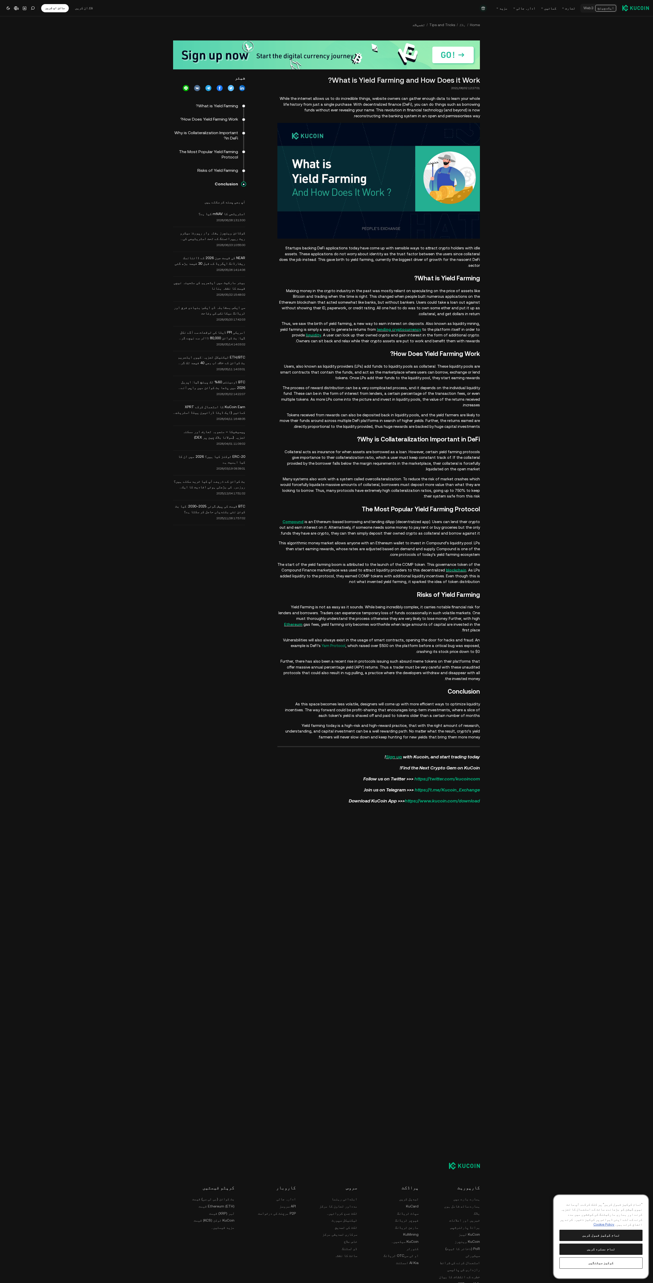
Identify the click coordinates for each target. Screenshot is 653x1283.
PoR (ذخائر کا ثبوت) (462, 1249)
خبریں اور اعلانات (464, 1220)
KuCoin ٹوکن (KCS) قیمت (214, 1220)
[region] (601, 1236)
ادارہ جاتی (286, 1199)
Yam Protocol (333, 645)
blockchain (456, 570)
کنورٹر (412, 1249)
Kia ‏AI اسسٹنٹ (407, 1263)
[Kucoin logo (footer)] (461, 1165)
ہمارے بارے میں (466, 1199)
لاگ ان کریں (84, 8)
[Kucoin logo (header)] (635, 8)
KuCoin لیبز (469, 1234)
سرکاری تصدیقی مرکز (339, 1234)
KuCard (412, 1206)
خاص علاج (350, 1241)
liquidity (313, 335)
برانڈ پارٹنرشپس (465, 1227)
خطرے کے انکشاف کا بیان (459, 1277)
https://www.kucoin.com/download (442, 800)
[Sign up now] (326, 54)
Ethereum (293, 624)
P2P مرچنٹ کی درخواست (277, 1213)
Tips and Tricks (442, 25)
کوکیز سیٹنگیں (601, 1263)
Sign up (394, 756)
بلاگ (462, 25)
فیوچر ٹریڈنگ (407, 1220)
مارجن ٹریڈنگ (407, 1227)
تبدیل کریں (409, 1199)
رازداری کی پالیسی (463, 1270)
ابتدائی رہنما (344, 1199)
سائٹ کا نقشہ (346, 1256)
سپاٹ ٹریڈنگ (408, 1213)
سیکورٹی (473, 1256)
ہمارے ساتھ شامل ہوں (462, 1206)
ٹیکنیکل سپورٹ (344, 1220)
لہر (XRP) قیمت (221, 1213)
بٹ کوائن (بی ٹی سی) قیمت (213, 1199)
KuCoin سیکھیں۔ (405, 1241)
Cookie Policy (603, 1224)
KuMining (411, 1234)
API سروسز (287, 1206)
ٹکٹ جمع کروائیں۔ (341, 1213)
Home (475, 25)
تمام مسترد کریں (601, 1249)
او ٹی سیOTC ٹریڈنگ (401, 1256)
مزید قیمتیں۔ (222, 1227)
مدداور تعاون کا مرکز (338, 1206)
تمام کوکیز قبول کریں (601, 1235)
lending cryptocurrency (399, 329)
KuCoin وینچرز (467, 1241)
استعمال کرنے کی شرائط (460, 1263)
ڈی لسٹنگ (349, 1249)
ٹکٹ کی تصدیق (346, 1227)
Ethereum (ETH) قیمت (216, 1206)
